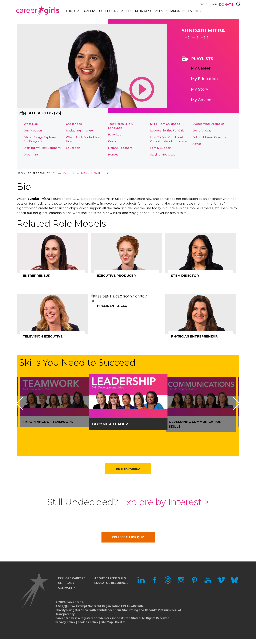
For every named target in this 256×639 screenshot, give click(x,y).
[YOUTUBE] (207, 582)
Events (194, 11)
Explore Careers (81, 11)
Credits (120, 622)
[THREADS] (167, 582)
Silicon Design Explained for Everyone (40, 139)
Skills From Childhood (165, 124)
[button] (19, 403)
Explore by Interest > (165, 502)
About (203, 4)
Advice (197, 144)
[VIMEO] (221, 582)
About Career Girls (110, 578)
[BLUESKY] (234, 582)
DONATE (226, 4)
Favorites (114, 134)
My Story (199, 89)
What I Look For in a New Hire (84, 139)
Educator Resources (144, 11)
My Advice (201, 99)
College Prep (111, 11)
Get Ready (66, 583)
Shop (213, 4)
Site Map (106, 622)
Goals (112, 141)
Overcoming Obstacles (208, 124)
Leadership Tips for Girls (167, 130)
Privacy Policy (65, 622)
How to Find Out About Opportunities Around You (168, 139)
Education (73, 148)
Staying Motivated (162, 154)
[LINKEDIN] (141, 582)
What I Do (31, 124)
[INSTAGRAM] (181, 582)
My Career (201, 68)
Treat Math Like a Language (120, 126)
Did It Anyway (201, 130)
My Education (204, 78)
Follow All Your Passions (209, 137)
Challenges (74, 124)
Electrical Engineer (89, 173)
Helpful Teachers (120, 148)
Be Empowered (128, 468)
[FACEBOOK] (154, 582)
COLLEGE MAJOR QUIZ (128, 537)
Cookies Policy (87, 622)
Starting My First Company (42, 148)
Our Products (33, 130)
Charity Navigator (67, 610)
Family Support (161, 148)
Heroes (113, 154)
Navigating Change (79, 130)
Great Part (31, 154)
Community (175, 11)
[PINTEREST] (194, 582)
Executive (59, 173)
